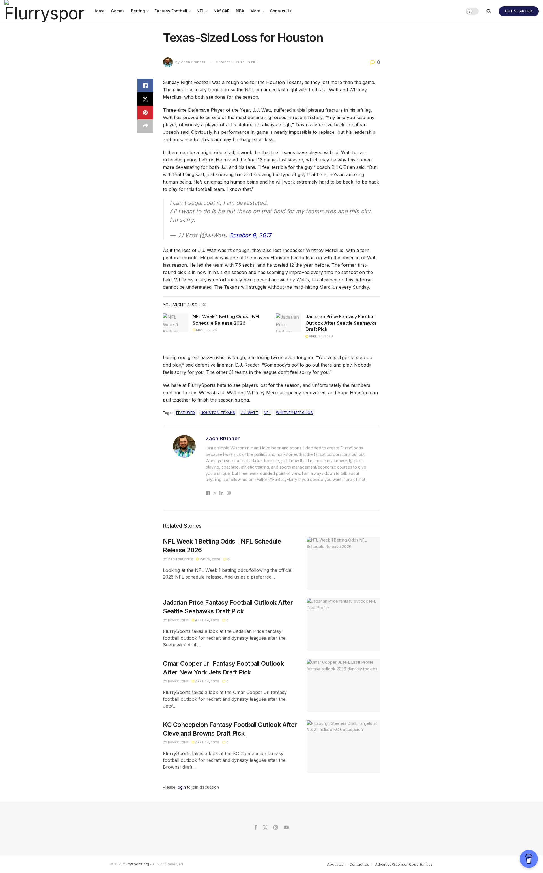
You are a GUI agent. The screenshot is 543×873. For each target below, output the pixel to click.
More (255, 10)
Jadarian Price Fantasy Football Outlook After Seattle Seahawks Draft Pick (341, 323)
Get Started (519, 11)
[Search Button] (488, 11)
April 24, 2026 (320, 336)
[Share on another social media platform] (145, 126)
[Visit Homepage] (44, 11)
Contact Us (281, 10)
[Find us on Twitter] (265, 827)
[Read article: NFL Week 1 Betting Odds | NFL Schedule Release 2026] (175, 322)
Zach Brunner (193, 62)
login (181, 787)
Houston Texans (218, 413)
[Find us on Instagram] (275, 827)
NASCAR (222, 10)
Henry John (178, 620)
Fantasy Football (170, 10)
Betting (138, 10)
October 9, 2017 (230, 62)
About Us (335, 864)
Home (99, 10)
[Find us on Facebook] (255, 827)
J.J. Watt (249, 413)
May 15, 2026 (206, 330)
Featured (185, 413)
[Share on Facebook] (145, 85)
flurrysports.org (136, 864)
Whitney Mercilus (294, 413)
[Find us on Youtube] (286, 827)
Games (118, 10)
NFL (200, 10)
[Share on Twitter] (145, 99)
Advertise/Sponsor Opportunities (404, 864)
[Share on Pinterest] (145, 112)
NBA (240, 10)
